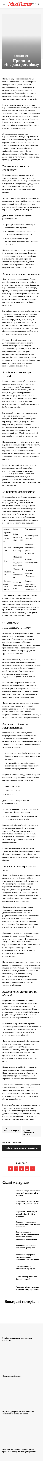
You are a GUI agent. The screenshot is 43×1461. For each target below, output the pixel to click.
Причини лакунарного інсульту (28, 1132)
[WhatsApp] (27, 1168)
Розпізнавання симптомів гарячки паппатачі (17, 1339)
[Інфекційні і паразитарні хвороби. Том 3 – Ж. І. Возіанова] (8, 1214)
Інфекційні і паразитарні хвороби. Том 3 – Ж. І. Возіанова (26, 1213)
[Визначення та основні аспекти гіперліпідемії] (8, 1247)
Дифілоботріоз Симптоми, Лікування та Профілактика (27, 1288)
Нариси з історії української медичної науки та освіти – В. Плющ (28, 1193)
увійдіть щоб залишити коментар (21, 1148)
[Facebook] (10, 1168)
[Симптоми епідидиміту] (21, 1359)
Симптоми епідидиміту (12, 1376)
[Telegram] (21, 1168)
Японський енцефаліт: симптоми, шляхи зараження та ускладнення (27, 1256)
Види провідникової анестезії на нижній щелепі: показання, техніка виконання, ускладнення (28, 1235)
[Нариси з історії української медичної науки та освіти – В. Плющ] (8, 1193)
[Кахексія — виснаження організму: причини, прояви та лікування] (8, 1224)
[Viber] (32, 1168)
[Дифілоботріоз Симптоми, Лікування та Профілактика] (8, 1288)
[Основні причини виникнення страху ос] (8, 1267)
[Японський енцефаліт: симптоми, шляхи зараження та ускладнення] (8, 1257)
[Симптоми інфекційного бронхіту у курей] (8, 1278)
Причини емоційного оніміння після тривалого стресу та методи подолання (19, 1450)
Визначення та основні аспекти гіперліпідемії (25, 1246)
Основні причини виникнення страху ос (25, 1267)
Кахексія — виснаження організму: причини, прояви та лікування (28, 1224)
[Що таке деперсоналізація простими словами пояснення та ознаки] (21, 1395)
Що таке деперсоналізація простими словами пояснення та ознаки (18, 1412)
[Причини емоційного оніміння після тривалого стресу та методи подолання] (21, 1433)
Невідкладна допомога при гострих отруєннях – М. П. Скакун (27, 1203)
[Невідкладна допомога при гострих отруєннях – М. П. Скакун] (8, 1203)
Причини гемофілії (11, 1131)
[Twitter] (16, 1168)
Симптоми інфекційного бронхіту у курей (26, 1277)
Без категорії (21, 56)
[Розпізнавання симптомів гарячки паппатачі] (21, 1321)
